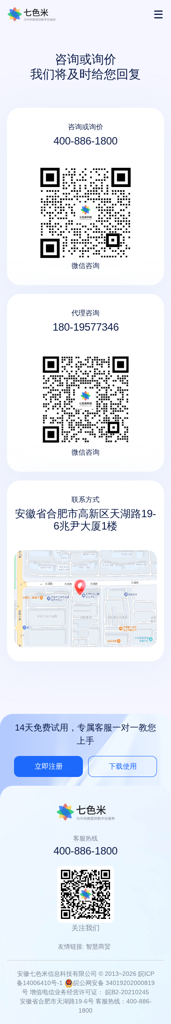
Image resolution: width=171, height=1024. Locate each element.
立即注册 (49, 766)
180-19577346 (86, 327)
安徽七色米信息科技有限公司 (31, 14)
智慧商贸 (98, 946)
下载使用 (123, 766)
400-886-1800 (85, 141)
